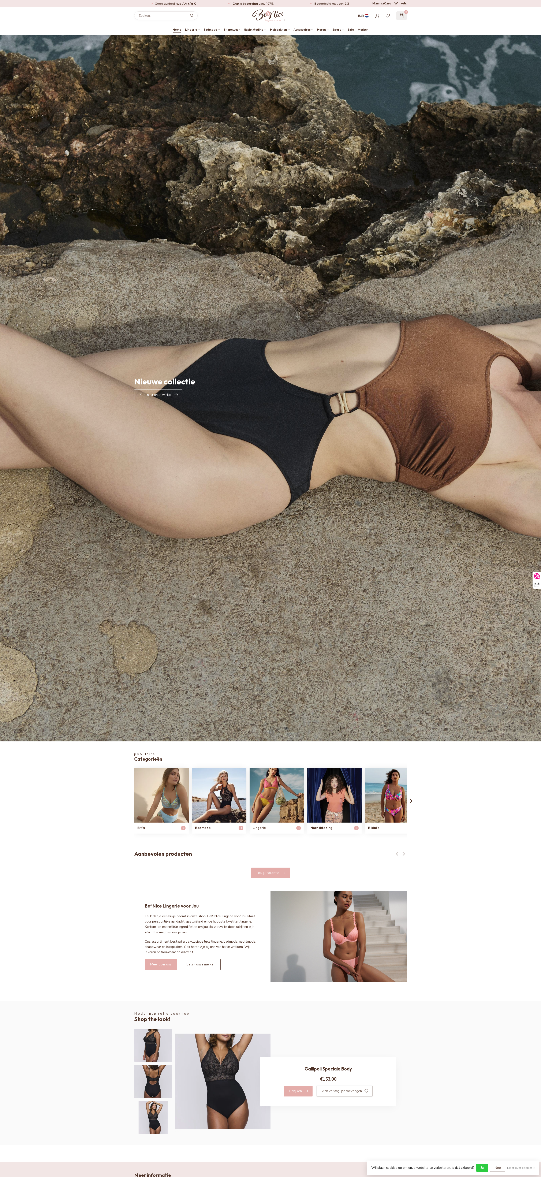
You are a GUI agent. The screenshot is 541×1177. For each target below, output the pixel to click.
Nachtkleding (254, 30)
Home (177, 30)
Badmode (210, 30)
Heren (321, 30)
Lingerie (191, 30)
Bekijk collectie (268, 873)
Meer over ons (160, 964)
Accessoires (302, 30)
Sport (336, 30)
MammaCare (381, 3)
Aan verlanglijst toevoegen (342, 1091)
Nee (498, 1167)
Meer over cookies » (521, 1168)
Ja (482, 1167)
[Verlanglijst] (388, 15)
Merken (363, 30)
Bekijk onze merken (200, 964)
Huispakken (278, 30)
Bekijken (295, 1091)
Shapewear (232, 30)
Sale (350, 30)
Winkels (400, 3)
